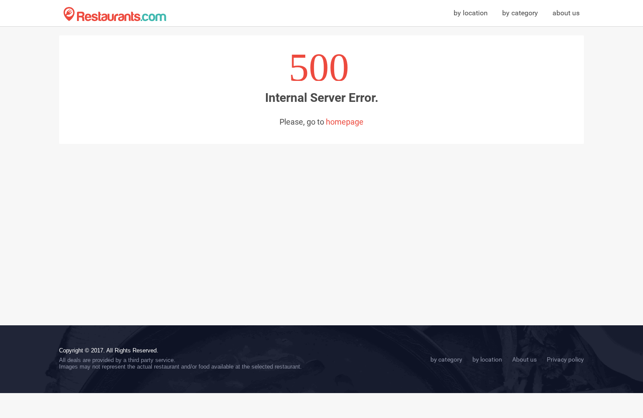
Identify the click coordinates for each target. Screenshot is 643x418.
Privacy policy (565, 359)
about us (566, 13)
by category (520, 13)
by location (471, 13)
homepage (344, 121)
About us (524, 359)
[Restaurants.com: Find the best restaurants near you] (114, 14)
